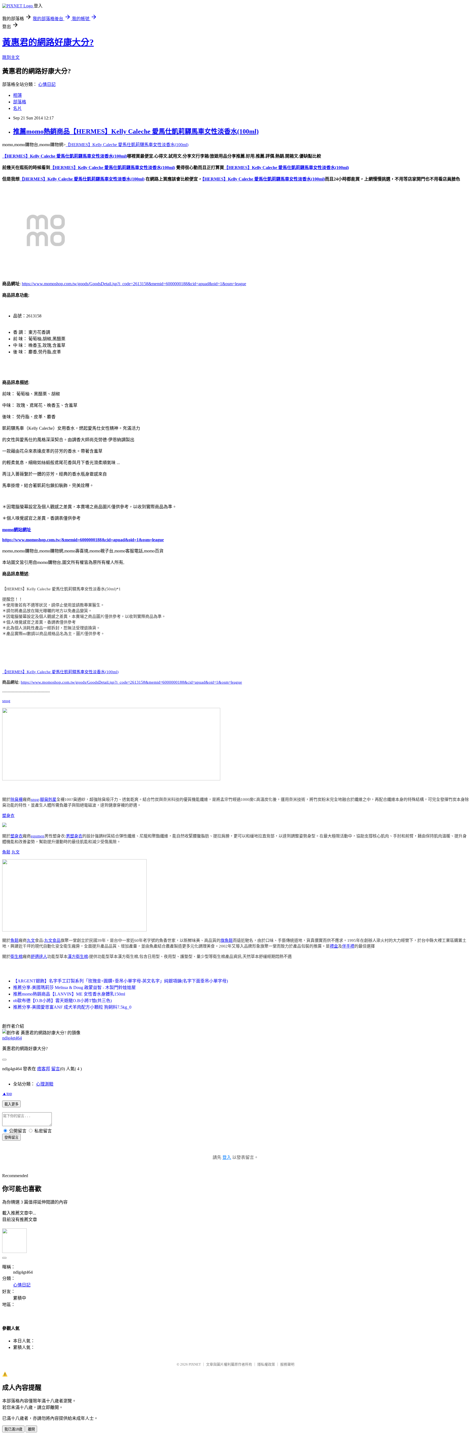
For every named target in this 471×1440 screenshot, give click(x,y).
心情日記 (47, 84)
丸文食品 (52, 940)
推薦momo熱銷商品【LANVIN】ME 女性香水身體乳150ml (69, 994)
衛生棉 (16, 956)
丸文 (15, 852)
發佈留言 (11, 1137)
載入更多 (11, 1104)
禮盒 (334, 946)
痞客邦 (43, 1068)
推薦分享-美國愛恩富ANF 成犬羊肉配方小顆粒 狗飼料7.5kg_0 (72, 1007)
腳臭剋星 (48, 799)
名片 (17, 108)
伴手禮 (348, 946)
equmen (37, 836)
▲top (7, 1093)
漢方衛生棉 (78, 956)
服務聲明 (287, 1364)
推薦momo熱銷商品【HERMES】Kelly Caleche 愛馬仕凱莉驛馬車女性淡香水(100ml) (136, 131)
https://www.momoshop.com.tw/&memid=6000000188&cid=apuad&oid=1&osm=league (83, 539)
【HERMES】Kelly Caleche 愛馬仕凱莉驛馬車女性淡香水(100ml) (127, 144)
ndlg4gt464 (12, 1038)
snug (6, 701)
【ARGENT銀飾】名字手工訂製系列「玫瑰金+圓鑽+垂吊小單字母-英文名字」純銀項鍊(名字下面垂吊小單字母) (120, 981)
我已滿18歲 (13, 1429)
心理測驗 (44, 1084)
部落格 (19, 102)
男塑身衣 (74, 836)
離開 (31, 1429)
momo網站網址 (16, 529)
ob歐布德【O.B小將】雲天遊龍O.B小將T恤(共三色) (62, 1000)
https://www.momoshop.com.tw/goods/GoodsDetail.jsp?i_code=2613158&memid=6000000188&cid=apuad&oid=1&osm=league (134, 283)
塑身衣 (8, 815)
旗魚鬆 (227, 940)
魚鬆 (6, 852)
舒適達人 (39, 956)
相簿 (17, 95)
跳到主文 (11, 57)
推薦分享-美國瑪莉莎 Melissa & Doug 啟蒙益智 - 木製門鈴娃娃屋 (74, 987)
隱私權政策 (266, 1364)
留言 (55, 1068)
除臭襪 (16, 799)
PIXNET (195, 1364)
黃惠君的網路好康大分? (48, 42)
